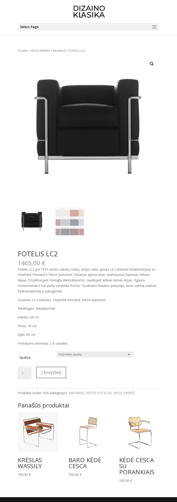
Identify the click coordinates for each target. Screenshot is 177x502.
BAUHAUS (59, 51)
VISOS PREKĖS (40, 51)
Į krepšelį (51, 372)
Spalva (25, 357)
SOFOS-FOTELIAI (99, 393)
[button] (152, 64)
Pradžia (23, 51)
